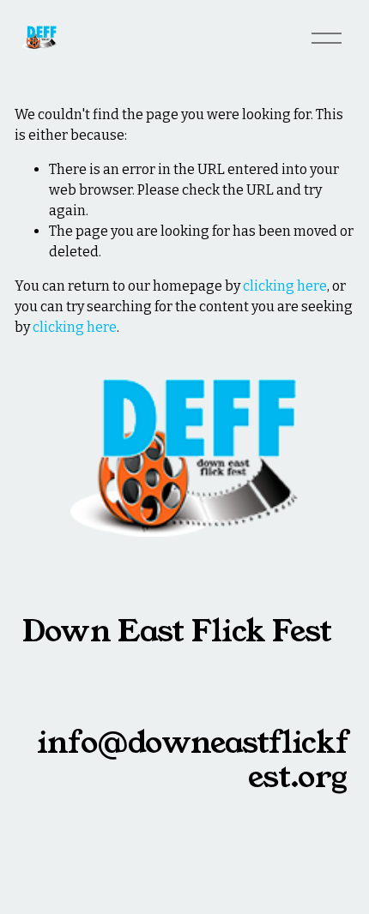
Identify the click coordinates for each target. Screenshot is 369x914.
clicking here (285, 286)
